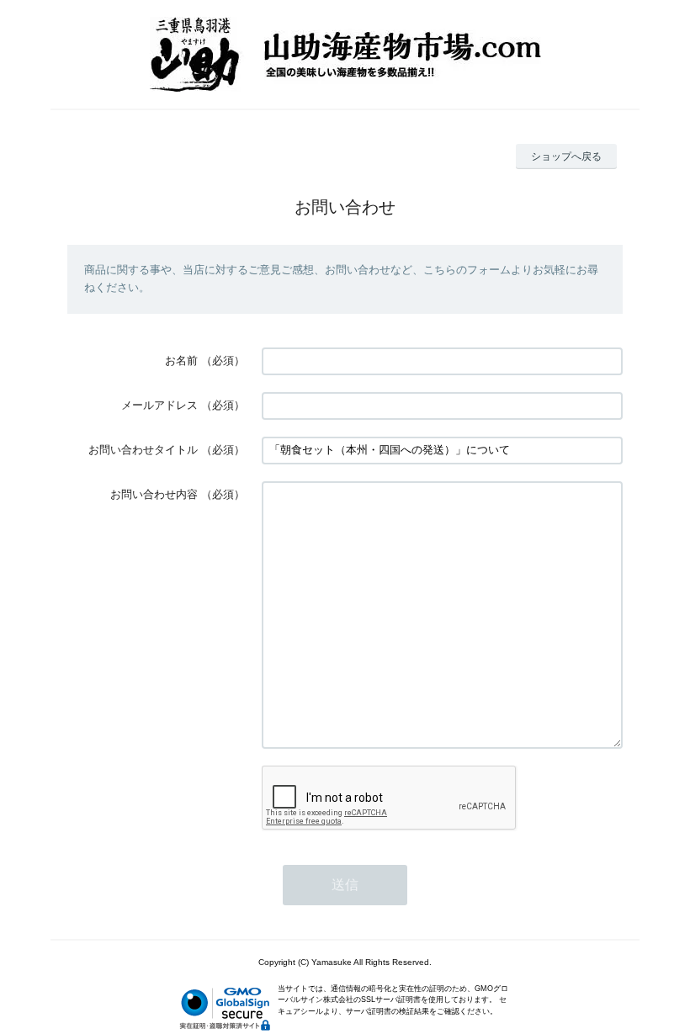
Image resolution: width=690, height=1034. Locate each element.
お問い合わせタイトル (143, 449)
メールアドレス (159, 405)
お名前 (181, 360)
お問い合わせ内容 (154, 494)
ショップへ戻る (566, 156)
